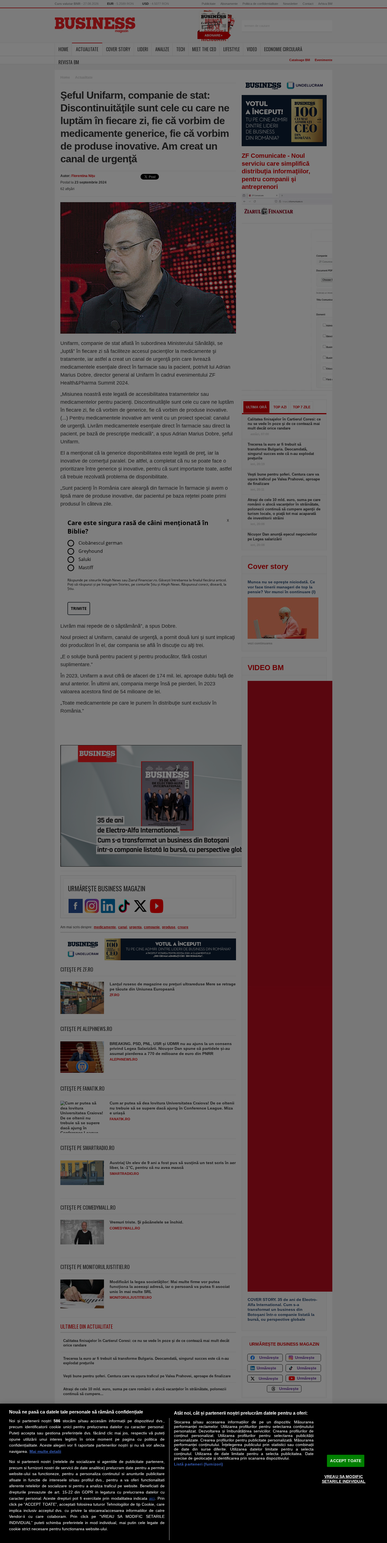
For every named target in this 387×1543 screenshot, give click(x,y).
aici (152, 1498)
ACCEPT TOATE (345, 1460)
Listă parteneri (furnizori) (198, 1464)
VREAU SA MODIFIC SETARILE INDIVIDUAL (344, 1479)
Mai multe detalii (45, 1451)
